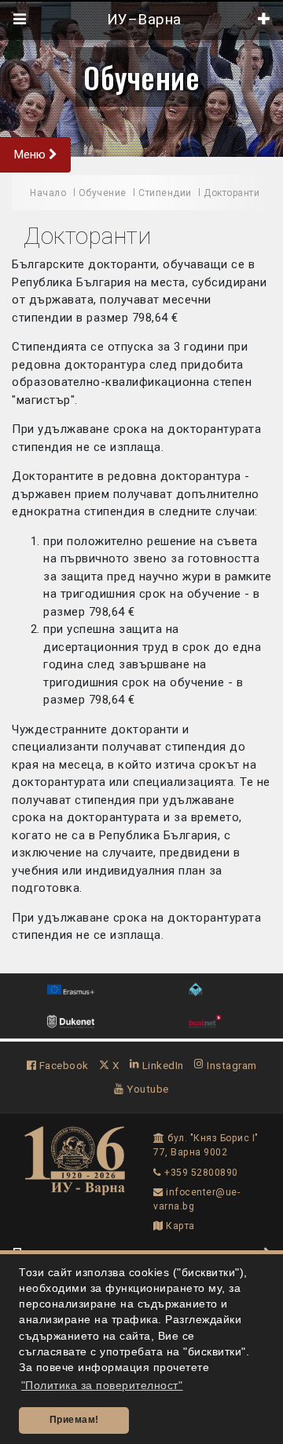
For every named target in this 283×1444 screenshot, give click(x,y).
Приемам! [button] (74, 1419)
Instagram (230, 1065)
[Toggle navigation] (20, 20)
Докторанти (231, 192)
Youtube (146, 1088)
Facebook (62, 1065)
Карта (179, 1225)
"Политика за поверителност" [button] (102, 1385)
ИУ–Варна (142, 19)
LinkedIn (161, 1065)
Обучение (141, 77)
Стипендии (165, 192)
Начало (48, 192)
